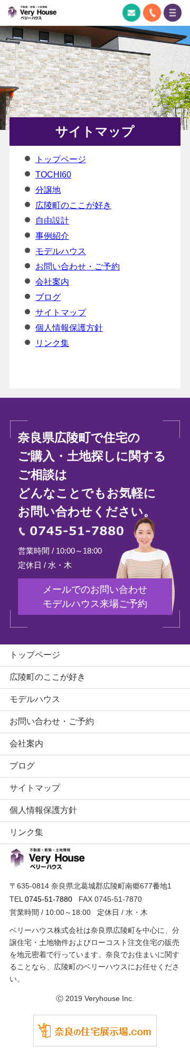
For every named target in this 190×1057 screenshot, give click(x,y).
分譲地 (48, 189)
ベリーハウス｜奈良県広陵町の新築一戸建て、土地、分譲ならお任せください (32, 12)
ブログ (48, 297)
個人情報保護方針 (69, 327)
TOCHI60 (53, 174)
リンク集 (52, 343)
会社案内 (52, 281)
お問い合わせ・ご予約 (77, 266)
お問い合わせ (131, 13)
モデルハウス (60, 251)
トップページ (60, 159)
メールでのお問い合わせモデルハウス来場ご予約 (95, 596)
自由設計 (52, 220)
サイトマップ (60, 312)
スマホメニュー (173, 13)
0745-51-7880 (152, 13)
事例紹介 (52, 235)
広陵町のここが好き (73, 205)
